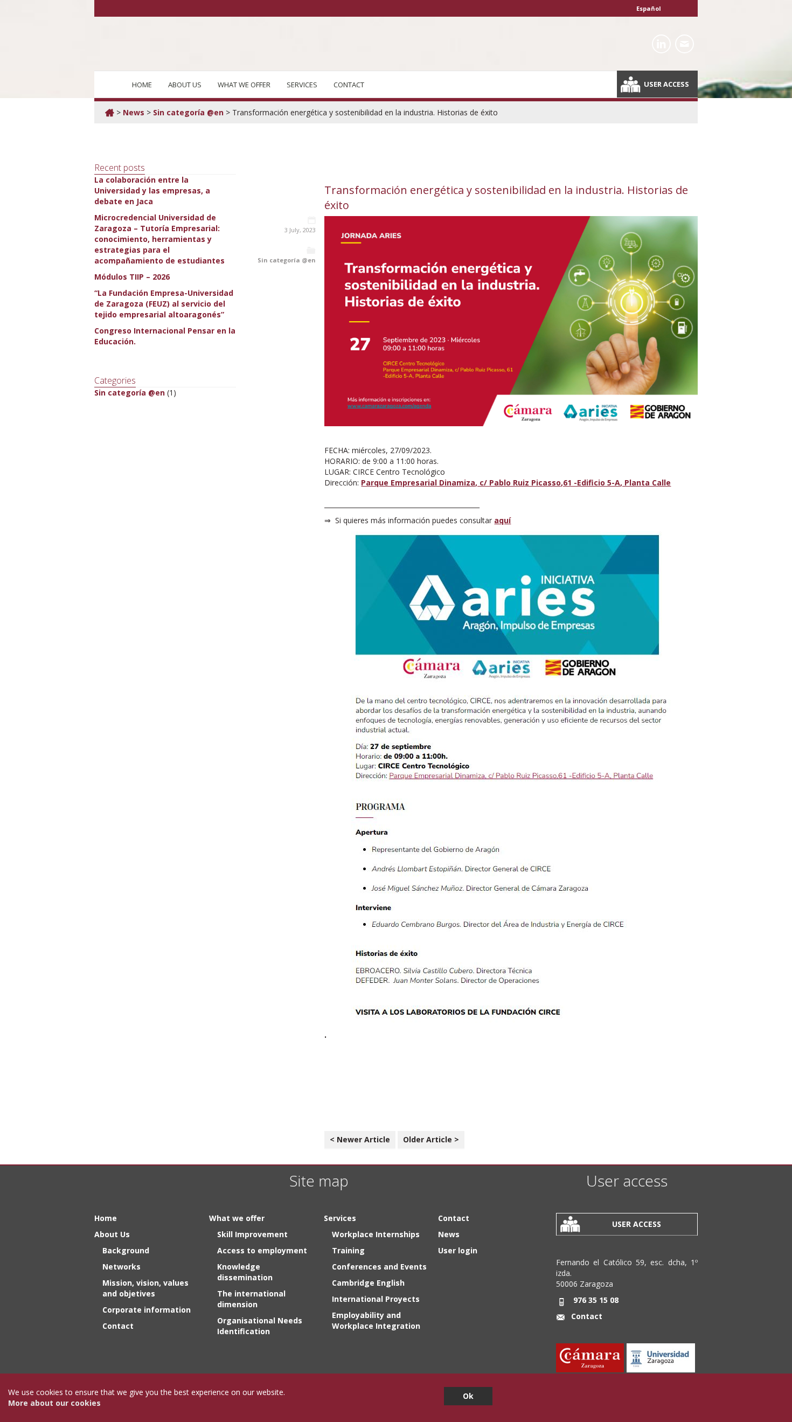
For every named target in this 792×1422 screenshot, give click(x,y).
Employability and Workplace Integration (376, 1320)
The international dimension (251, 1298)
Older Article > (431, 1139)
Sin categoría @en (188, 112)
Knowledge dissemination (245, 1271)
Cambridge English (368, 1283)
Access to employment (262, 1250)
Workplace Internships (376, 1234)
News (133, 112)
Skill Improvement (252, 1234)
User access (666, 84)
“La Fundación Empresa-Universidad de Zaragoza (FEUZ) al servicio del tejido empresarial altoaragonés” (163, 304)
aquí (502, 520)
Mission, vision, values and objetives (145, 1288)
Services (302, 84)
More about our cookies (54, 1403)
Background (125, 1250)
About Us (185, 84)
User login (457, 1250)
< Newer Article (360, 1139)
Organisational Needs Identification (259, 1325)
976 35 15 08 (596, 1300)
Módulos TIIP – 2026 (132, 277)
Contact (349, 84)
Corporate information (146, 1310)
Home (142, 84)
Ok (468, 1396)
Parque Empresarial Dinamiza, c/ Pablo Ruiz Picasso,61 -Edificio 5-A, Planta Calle (516, 482)
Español (648, 8)
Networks (121, 1266)
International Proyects (376, 1299)
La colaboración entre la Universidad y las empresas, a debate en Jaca (152, 190)
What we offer (244, 84)
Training (348, 1250)
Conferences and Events (379, 1266)
